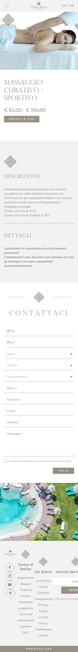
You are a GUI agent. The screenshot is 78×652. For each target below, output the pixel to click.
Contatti (43, 593)
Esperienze (25, 578)
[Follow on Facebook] (9, 567)
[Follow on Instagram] (9, 576)
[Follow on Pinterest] (10, 593)
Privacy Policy (63, 461)
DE (72, 5)
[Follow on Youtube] (9, 584)
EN (64, 5)
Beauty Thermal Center (25, 590)
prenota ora (39, 648)
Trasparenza (43, 599)
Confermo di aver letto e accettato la (40, 461)
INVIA (63, 470)
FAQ (25, 632)
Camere (25, 626)
